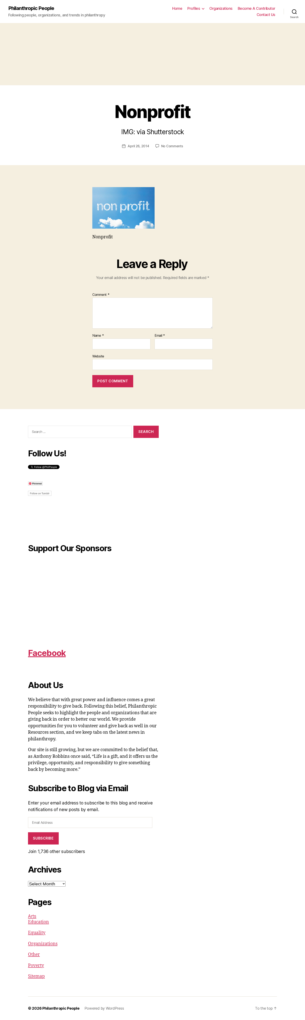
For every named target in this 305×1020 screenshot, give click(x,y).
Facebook (47, 653)
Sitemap (36, 976)
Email (160, 336)
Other (34, 954)
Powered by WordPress (104, 1008)
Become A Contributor (256, 8)
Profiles (193, 8)
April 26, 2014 (138, 146)
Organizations (221, 8)
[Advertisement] (152, 54)
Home (177, 8)
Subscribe (43, 838)
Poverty (36, 965)
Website (98, 356)
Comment (101, 295)
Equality (36, 933)
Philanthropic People (31, 8)
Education (38, 922)
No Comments (172, 146)
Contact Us (266, 14)
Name (98, 336)
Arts (32, 916)
